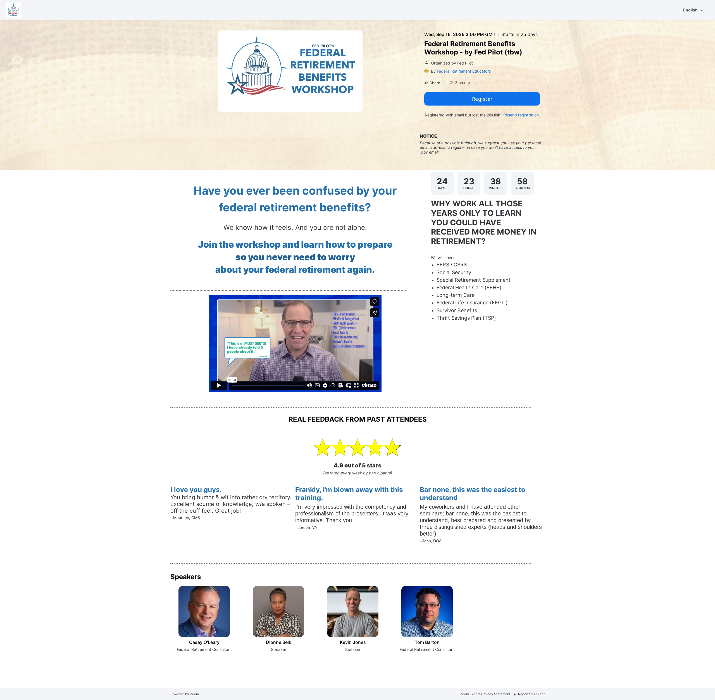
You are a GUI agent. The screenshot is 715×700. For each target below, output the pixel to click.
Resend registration (521, 115)
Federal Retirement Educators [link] (464, 71)
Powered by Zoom (184, 694)
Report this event (531, 694)
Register (482, 98)
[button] (460, 83)
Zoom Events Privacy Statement (485, 694)
